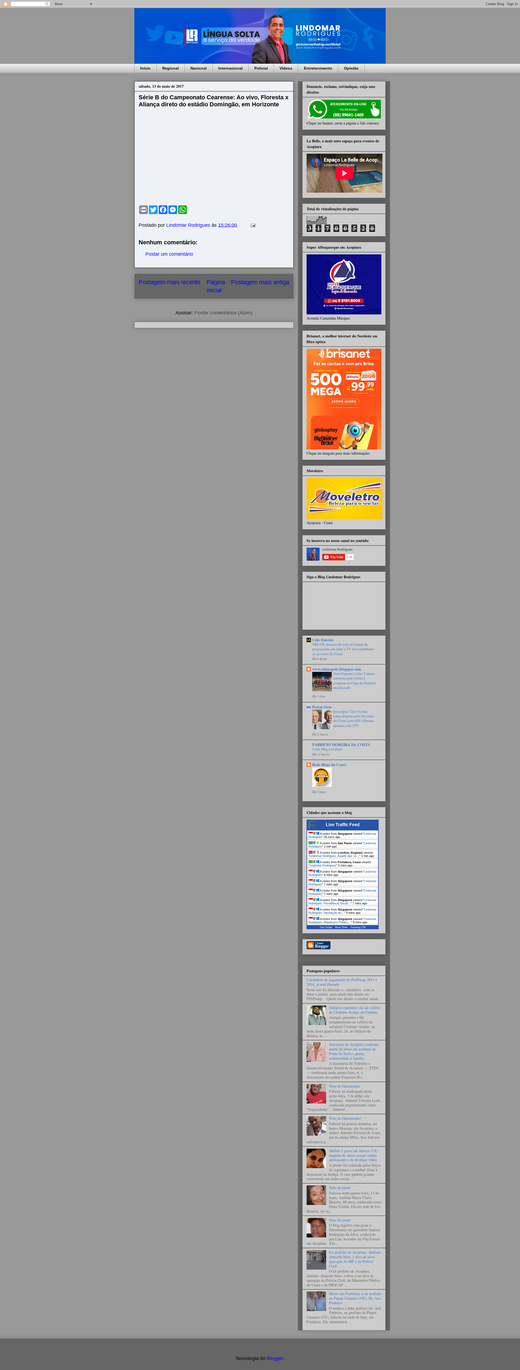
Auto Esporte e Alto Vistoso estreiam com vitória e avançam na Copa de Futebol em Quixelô (354, 680)
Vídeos (286, 68)
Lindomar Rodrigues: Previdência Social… (342, 901)
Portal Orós (322, 707)
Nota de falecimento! (345, 1118)
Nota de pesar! (340, 1187)
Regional (170, 68)
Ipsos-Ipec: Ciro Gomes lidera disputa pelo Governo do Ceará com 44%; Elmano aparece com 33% (353, 718)
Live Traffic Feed (343, 824)
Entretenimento (318, 68)
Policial (261, 68)
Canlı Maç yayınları (327, 749)
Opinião (351, 68)
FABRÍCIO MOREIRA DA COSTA (341, 744)
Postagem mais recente (169, 282)
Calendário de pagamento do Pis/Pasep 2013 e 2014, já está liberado (342, 982)
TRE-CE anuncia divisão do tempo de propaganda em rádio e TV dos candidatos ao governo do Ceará (343, 649)
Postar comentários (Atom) (223, 313)
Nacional (198, 68)
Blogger (275, 1358)
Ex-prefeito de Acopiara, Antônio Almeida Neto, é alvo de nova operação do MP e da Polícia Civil (355, 1259)
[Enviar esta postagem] (252, 225)
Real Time (341, 927)
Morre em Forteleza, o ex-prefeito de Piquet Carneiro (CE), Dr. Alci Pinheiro (355, 1298)
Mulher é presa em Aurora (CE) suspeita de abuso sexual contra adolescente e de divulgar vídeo (353, 1155)
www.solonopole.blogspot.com (336, 669)
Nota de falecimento (344, 1086)
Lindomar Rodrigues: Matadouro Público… (342, 920)
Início (145, 68)
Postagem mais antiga (260, 282)
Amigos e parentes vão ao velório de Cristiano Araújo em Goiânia (354, 1010)
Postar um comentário (169, 254)
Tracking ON (358, 927)
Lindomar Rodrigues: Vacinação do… (342, 911)
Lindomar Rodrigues (323, 865)
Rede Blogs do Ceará (329, 764)
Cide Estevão (322, 640)
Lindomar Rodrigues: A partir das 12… (334, 856)
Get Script (326, 927)
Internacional (230, 68)
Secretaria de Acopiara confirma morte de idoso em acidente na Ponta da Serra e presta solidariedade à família (353, 1051)
